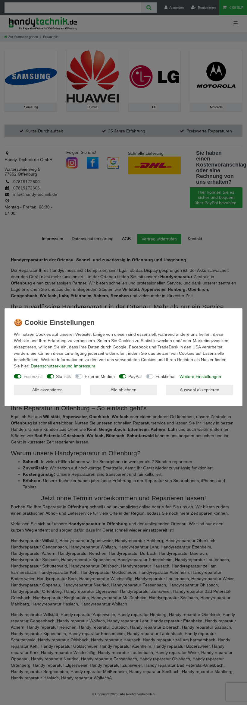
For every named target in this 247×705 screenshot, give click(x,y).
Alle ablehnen (123, 389)
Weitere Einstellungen (200, 376)
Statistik (63, 376)
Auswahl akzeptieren (199, 389)
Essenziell (32, 376)
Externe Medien (100, 376)
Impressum (84, 365)
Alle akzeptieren (47, 389)
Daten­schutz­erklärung (52, 365)
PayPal (135, 376)
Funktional (165, 376)
